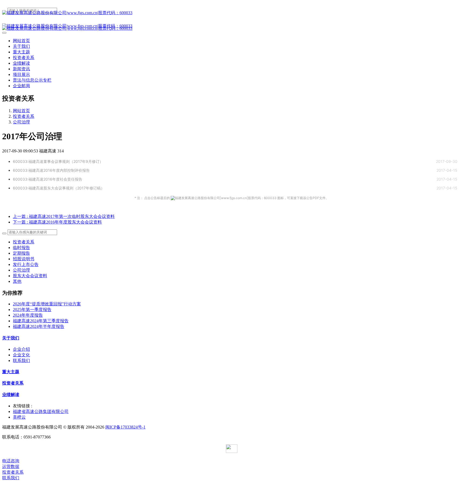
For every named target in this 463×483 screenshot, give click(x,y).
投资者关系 (23, 116)
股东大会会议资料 (30, 275)
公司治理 (21, 122)
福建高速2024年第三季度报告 (41, 321)
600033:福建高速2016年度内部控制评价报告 (51, 170)
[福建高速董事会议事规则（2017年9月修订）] (109, 161)
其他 (17, 281)
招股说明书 (23, 259)
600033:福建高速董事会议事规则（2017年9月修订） (58, 161)
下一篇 (57, 222)
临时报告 (21, 247)
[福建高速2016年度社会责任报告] (88, 179)
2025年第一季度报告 (32, 309)
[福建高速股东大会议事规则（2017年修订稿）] (111, 188)
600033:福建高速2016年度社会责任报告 (47, 179)
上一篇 (64, 216)
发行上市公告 (26, 264)
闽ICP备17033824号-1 (125, 427)
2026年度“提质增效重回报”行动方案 (47, 304)
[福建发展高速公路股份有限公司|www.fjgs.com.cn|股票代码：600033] (231, 13)
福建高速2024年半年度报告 (38, 326)
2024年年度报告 (28, 315)
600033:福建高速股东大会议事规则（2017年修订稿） (58, 188)
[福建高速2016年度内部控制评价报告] (96, 170)
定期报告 (21, 253)
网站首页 (21, 40)
